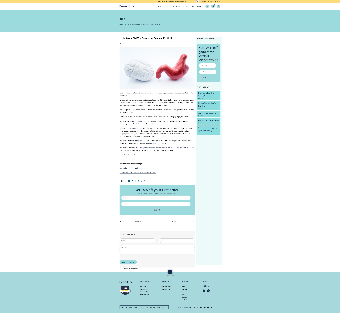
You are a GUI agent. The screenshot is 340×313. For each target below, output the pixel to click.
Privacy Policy (145, 307)
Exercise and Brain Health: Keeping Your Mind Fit (207, 95)
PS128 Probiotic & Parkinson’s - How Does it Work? (138, 172)
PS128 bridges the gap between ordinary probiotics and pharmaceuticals (162, 148)
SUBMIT (157, 210)
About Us (185, 286)
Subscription (144, 289)
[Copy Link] (144, 181)
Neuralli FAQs (165, 289)
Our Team (185, 289)
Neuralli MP (137, 141)
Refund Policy (144, 294)
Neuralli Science (166, 286)
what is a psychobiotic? (130, 128)
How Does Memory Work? (207, 114)
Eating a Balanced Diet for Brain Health (207, 105)
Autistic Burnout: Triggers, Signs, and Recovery (207, 130)
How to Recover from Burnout (208, 121)
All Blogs (123, 24)
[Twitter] (132, 181)
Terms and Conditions (156, 307)
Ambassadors (186, 292)
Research (184, 297)
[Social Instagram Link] (208, 290)
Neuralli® (143, 286)
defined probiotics (136, 121)
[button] (169, 6)
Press (183, 294)
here (136, 155)
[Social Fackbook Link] (204, 290)
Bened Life (124, 43)
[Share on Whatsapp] (141, 181)
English (218, 1)
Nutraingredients (151, 143)
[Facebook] (135, 181)
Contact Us (185, 300)
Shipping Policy (145, 292)
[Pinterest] (138, 181)
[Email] (129, 181)
